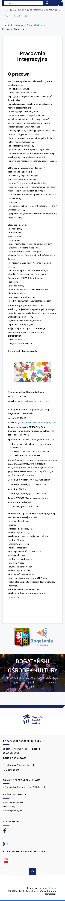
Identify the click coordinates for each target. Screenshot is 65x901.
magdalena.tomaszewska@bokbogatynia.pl (35, 422)
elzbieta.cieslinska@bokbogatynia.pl (32, 401)
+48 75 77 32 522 (16, 9)
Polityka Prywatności (13, 802)
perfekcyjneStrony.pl (47, 888)
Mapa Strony (9, 806)
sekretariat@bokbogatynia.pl (44, 9)
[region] (32, 802)
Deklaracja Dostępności (14, 810)
